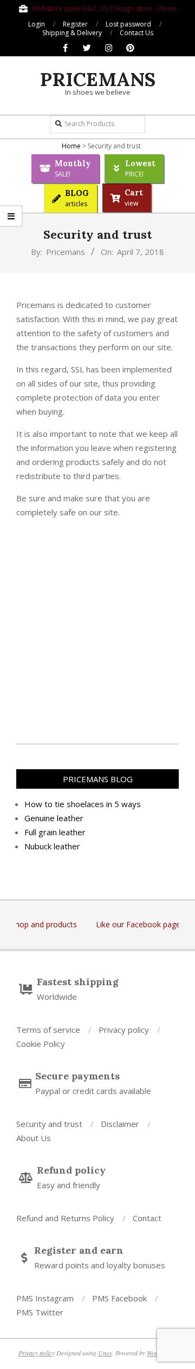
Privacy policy (36, 1352)
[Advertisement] (97, 624)
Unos (105, 1352)
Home (71, 145)
